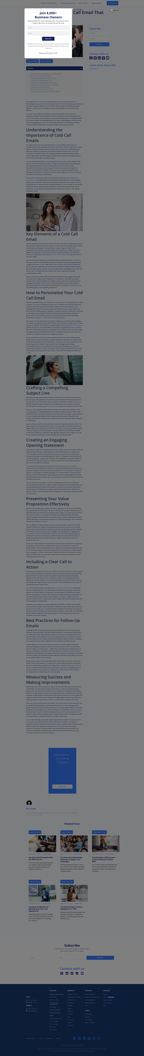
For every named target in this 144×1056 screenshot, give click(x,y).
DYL (53, 53)
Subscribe (48, 39)
